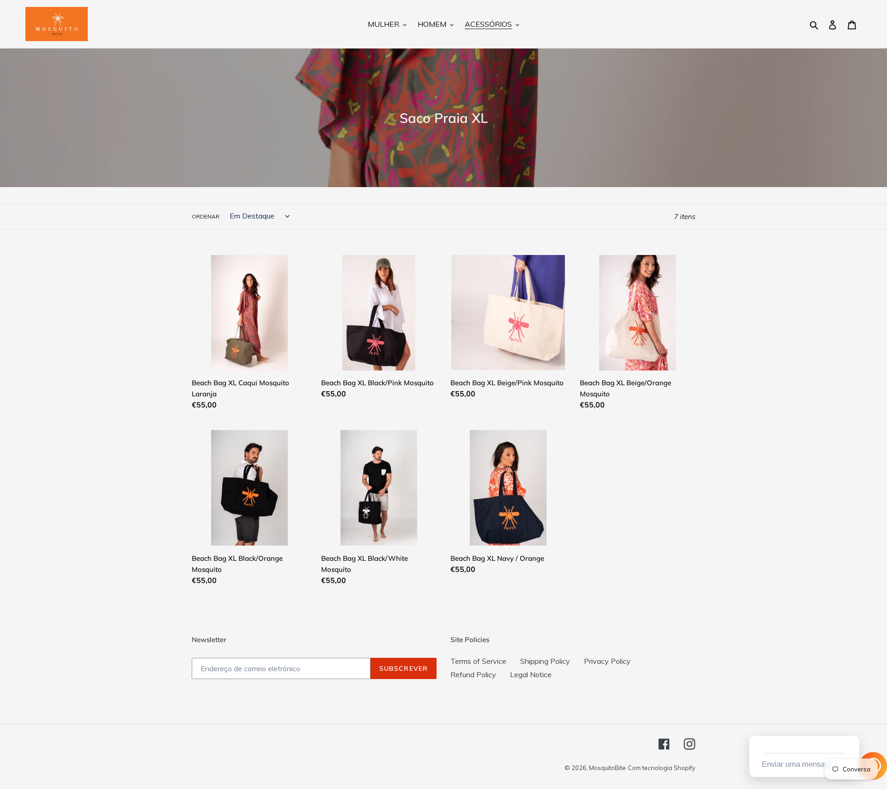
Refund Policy (473, 674)
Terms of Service (478, 661)
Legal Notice (531, 674)
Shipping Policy (545, 661)
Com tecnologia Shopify (661, 767)
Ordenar (205, 216)
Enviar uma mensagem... (803, 764)
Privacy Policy (607, 661)
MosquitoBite (607, 767)
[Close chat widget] (851, 725)
